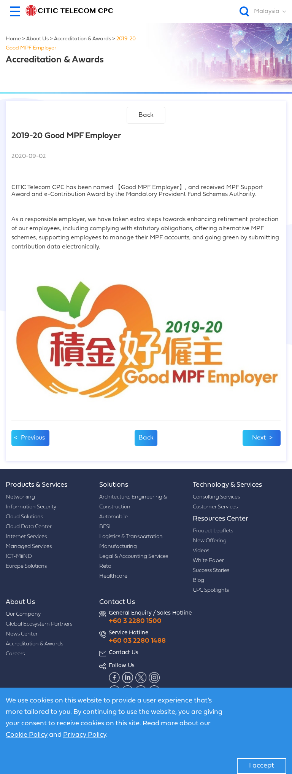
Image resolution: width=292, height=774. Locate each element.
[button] (15, 11)
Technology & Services (227, 485)
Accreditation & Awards (82, 39)
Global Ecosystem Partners (39, 624)
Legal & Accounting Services (133, 556)
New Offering (210, 541)
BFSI (105, 527)
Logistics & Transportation (131, 537)
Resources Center (220, 518)
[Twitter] (141, 677)
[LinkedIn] (127, 677)
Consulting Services (216, 497)
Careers (15, 654)
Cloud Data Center (29, 527)
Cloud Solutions (24, 517)
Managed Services (29, 546)
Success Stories (211, 570)
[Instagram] (154, 677)
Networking (20, 497)
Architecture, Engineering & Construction (133, 502)
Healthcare (113, 576)
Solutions (113, 485)
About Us (37, 39)
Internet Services (26, 537)
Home (13, 39)
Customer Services (215, 507)
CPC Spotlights (211, 590)
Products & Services (36, 485)
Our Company (23, 614)
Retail (106, 566)
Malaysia (266, 11)
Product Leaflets (213, 531)
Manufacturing (118, 546)
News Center (22, 634)
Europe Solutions (26, 566)
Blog (198, 580)
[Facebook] (114, 677)
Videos (201, 551)
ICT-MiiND (19, 556)
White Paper (208, 561)
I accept (261, 765)
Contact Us (117, 602)
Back (146, 115)
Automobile (113, 517)
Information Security (31, 507)
